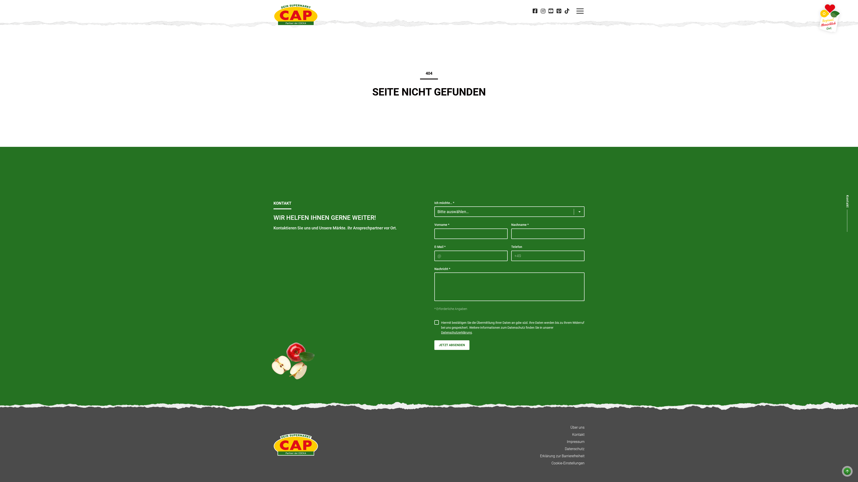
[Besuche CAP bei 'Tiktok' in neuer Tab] (567, 11)
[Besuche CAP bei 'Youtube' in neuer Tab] (551, 11)
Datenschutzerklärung (456, 332)
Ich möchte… (444, 203)
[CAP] (295, 15)
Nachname (520, 224)
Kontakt (578, 434)
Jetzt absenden (452, 345)
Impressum (576, 442)
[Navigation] (580, 11)
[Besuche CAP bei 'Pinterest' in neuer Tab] (558, 11)
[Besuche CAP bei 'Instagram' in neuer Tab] (543, 11)
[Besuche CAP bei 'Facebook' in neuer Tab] (535, 11)
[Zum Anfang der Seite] (847, 471)
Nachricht (442, 269)
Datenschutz (575, 449)
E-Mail (440, 247)
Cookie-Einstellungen (568, 463)
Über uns (577, 427)
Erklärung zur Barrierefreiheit (562, 456)
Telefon (516, 247)
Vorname (441, 224)
